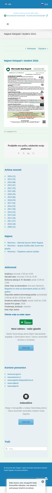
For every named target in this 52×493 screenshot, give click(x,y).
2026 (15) (11, 176)
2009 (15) (11, 227)
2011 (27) (11, 221)
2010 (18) (11, 224)
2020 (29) (11, 194)
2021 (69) (11, 191)
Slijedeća (42, 48)
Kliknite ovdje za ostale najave (17, 314)
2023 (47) (11, 185)
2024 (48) (11, 182)
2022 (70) (11, 188)
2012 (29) (11, 218)
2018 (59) (11, 200)
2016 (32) (11, 206)
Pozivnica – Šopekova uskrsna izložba (23, 251)
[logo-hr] (26, 13)
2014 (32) (11, 212)
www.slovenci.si (14, 377)
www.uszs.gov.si (14, 374)
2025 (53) (11, 179)
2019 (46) (11, 197)
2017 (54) (11, 203)
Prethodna (31, 48)
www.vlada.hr (13, 383)
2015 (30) (11, 209)
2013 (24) (11, 215)
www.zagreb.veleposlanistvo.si (20, 380)
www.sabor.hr (13, 386)
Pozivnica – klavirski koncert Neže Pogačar (25, 242)
